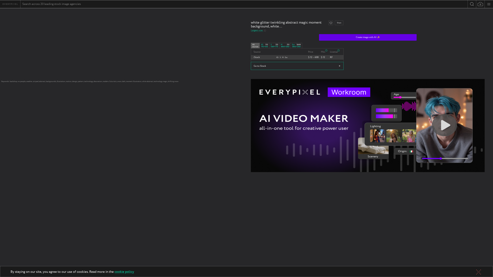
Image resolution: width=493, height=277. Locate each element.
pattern (81, 81)
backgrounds (51, 81)
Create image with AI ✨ (368, 37)
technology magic (160, 81)
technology (88, 81)
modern (106, 81)
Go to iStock (260, 66)
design (74, 81)
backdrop (13, 81)
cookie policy (124, 272)
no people (22, 81)
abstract (42, 81)
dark (123, 81)
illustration (61, 81)
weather (29, 81)
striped (36, 81)
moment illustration (133, 81)
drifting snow (173, 81)
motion (69, 81)
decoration (98, 81)
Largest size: (257, 30)
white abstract (147, 81)
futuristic (113, 81)
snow (119, 81)
